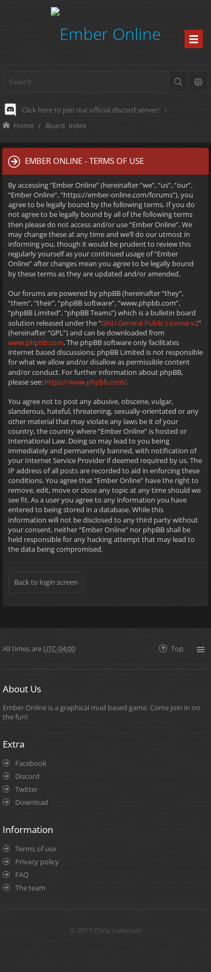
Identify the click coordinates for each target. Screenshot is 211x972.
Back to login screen (46, 582)
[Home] (106, 32)
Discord (27, 776)
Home (24, 125)
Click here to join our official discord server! (90, 110)
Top (177, 648)
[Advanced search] (198, 81)
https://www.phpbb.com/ (85, 382)
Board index (66, 125)
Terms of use (35, 849)
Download (31, 802)
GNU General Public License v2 (150, 323)
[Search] (178, 81)
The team (30, 887)
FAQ (22, 875)
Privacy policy (37, 862)
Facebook (31, 763)
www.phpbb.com (35, 342)
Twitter (26, 789)
